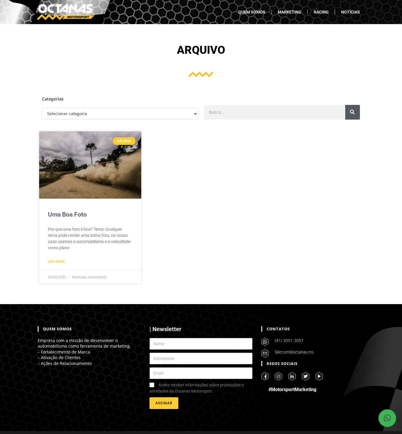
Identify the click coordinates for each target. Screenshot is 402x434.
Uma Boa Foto (67, 214)
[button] (387, 418)
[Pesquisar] (352, 112)
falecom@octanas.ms (294, 352)
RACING (321, 12)
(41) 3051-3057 (289, 340)
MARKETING (289, 12)
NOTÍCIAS (350, 12)
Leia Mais (56, 261)
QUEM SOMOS (251, 12)
